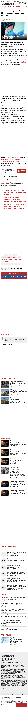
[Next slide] (26, 7)
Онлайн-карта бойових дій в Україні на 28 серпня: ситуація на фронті (16, 554)
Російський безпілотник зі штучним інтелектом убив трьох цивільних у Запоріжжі (11, 622)
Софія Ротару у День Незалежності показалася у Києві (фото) (16, 567)
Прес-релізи (6, 635)
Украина (6, 255)
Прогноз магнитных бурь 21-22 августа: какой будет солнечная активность (18, 484)
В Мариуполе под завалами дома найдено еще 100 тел (18, 391)
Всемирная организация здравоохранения (11, 263)
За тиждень (4, 548)
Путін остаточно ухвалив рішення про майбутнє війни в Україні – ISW (16, 573)
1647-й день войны (6, 6)
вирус (20, 259)
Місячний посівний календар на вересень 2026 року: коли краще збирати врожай (14, 598)
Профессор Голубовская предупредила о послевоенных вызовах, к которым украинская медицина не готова (18, 472)
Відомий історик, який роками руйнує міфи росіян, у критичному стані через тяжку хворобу (16, 587)
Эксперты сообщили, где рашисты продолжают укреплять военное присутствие (18, 400)
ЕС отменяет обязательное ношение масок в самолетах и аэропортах (15, 192)
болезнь (10, 259)
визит (19, 257)
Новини (4, 595)
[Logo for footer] (7, 656)
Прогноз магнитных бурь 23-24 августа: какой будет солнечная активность (18, 461)
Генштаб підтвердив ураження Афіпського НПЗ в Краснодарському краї (13, 615)
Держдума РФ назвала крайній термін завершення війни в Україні (16, 580)
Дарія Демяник (4, 17)
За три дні (11, 548)
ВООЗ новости (5, 261)
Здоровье (5, 438)
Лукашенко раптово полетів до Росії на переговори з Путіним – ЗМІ (13, 604)
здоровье (15, 255)
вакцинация (4, 259)
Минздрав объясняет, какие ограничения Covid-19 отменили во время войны (14, 206)
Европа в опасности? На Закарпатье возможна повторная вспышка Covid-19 (15, 199)
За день (17, 548)
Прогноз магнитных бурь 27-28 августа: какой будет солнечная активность (18, 443)
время (15, 259)
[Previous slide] (24, 7)
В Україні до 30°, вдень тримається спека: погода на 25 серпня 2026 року (14, 628)
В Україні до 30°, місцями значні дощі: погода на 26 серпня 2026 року (12, 609)
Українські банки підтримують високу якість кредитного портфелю (17, 640)
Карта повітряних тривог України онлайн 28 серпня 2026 (15, 560)
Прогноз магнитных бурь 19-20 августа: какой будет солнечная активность (18, 492)
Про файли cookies (5, 704)
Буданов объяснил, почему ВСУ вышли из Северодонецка (18, 383)
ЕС (10, 255)
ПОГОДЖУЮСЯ (21, 705)
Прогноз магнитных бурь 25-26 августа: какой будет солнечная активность (18, 452)
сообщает (23, 62)
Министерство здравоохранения (9, 257)
